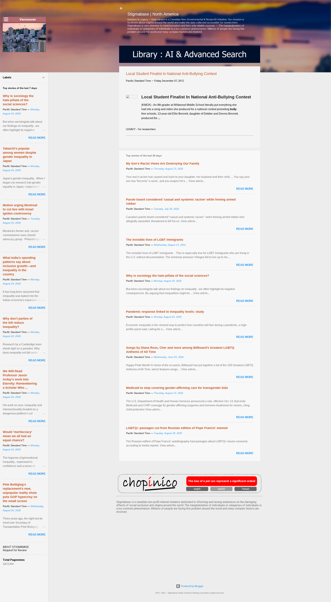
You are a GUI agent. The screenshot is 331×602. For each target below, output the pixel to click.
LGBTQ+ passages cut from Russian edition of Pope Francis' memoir (177, 428)
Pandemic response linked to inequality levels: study (165, 311)
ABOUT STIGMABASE (16, 547)
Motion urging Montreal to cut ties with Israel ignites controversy (20, 209)
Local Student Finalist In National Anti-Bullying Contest (196, 97)
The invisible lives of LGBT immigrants (154, 239)
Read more (244, 188)
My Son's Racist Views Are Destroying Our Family (162, 163)
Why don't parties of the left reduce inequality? (17, 323)
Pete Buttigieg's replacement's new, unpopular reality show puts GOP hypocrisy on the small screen (20, 493)
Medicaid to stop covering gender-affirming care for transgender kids (177, 388)
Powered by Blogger (191, 586)
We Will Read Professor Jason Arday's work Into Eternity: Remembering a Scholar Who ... (20, 379)
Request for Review (15, 550)
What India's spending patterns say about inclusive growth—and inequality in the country (19, 266)
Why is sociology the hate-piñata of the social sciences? (167, 275)
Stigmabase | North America (152, 14)
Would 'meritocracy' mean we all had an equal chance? (17, 436)
